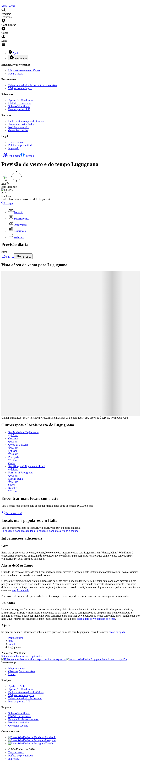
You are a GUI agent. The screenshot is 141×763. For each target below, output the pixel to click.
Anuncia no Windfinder (21, 124)
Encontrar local (14, 513)
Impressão (13, 148)
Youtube (49, 743)
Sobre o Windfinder (19, 106)
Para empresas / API (19, 109)
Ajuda (15, 53)
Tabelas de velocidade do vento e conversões (32, 85)
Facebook (30, 155)
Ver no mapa (13, 155)
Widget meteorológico (20, 88)
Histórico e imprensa (19, 103)
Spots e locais (15, 73)
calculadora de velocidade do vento (96, 618)
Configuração (20, 58)
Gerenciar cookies (18, 130)
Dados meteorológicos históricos (26, 121)
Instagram (50, 740)
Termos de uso (16, 142)
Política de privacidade (20, 145)
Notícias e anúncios (18, 127)
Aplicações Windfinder (20, 100)
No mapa (8, 203)
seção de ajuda (117, 632)
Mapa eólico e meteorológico (24, 70)
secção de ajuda (20, 590)
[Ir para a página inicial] (1, 2)
